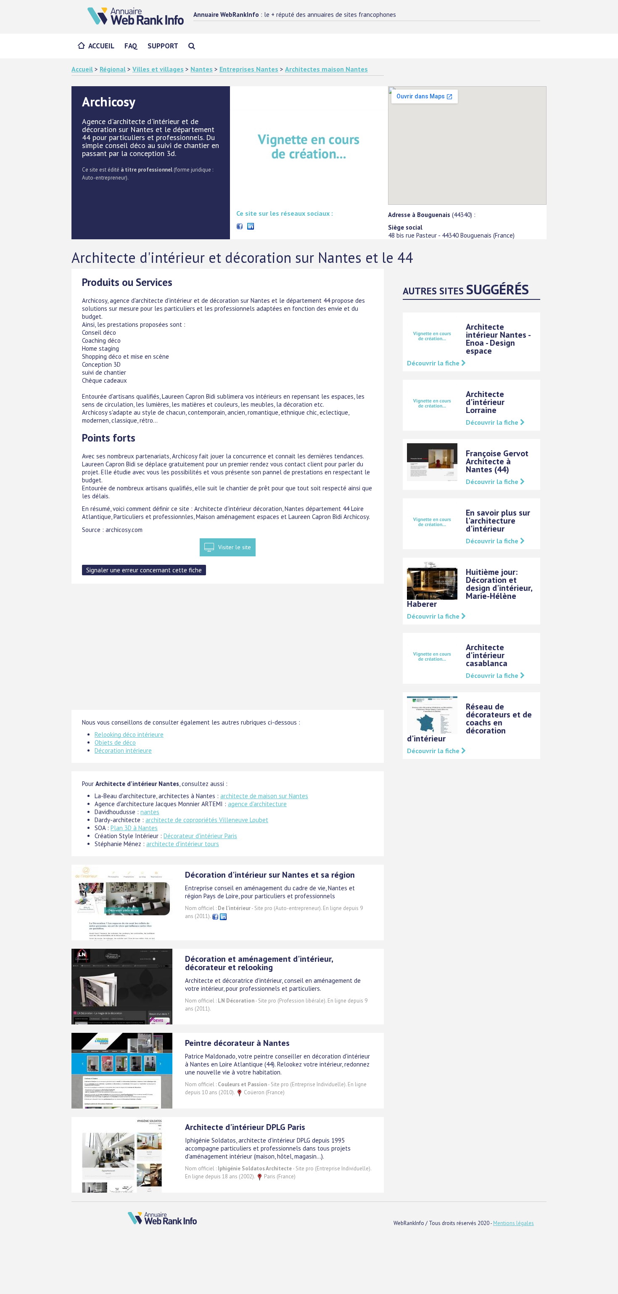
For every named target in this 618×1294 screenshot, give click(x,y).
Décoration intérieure (123, 750)
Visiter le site (234, 547)
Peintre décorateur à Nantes (237, 1042)
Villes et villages (158, 69)
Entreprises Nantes (248, 69)
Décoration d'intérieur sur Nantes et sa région (270, 874)
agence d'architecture (257, 804)
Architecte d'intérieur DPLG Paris (245, 1127)
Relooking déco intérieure (129, 734)
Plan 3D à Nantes (134, 828)
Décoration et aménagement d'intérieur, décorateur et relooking (259, 963)
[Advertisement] (227, 651)
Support (163, 45)
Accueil (101, 45)
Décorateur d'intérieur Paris (200, 836)
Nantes (201, 69)
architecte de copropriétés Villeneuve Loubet (206, 820)
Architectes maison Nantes (326, 69)
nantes (149, 812)
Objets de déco (115, 742)
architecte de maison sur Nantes (264, 796)
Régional (113, 69)
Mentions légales (513, 1223)
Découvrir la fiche (434, 363)
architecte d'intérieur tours (182, 844)
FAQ (130, 45)
